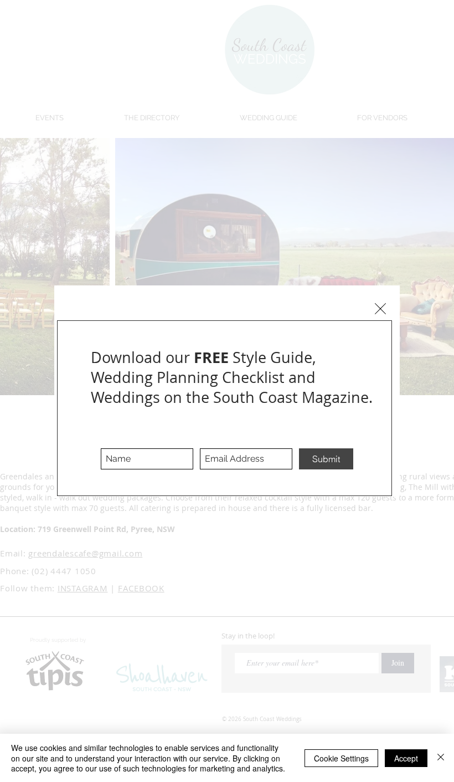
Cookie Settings (341, 758)
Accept (406, 758)
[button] (380, 308)
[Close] (440, 758)
